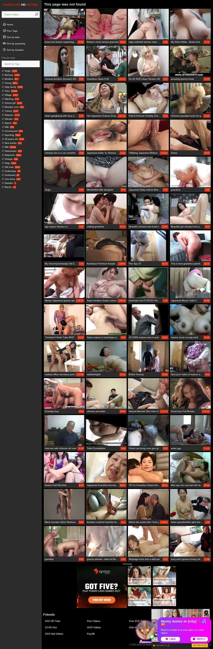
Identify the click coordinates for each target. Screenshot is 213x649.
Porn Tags (11, 31)
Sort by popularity (15, 43)
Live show (12, 179)
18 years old (14, 139)
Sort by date (13, 37)
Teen (10, 91)
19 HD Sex (51, 627)
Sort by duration (15, 50)
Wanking (11, 99)
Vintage (11, 159)
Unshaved (11, 175)
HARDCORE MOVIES (20, 4)
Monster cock (14, 107)
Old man (12, 167)
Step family (13, 87)
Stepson (11, 115)
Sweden (10, 183)
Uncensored (13, 131)
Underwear (12, 171)
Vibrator (11, 119)
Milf (10, 147)
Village (11, 95)
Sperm (10, 123)
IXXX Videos (94, 627)
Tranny (11, 111)
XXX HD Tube (52, 621)
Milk (9, 127)
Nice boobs (12, 143)
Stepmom (12, 155)
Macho (10, 187)
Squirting (12, 135)
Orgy (10, 163)
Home (9, 24)
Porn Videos (93, 621)
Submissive (13, 151)
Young (10, 83)
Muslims (11, 79)
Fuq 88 (91, 633)
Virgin (10, 71)
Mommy (11, 75)
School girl (13, 103)
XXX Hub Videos (54, 633)
